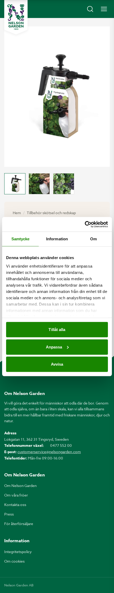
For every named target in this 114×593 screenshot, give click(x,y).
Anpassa (54, 346)
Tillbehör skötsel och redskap (51, 212)
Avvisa (57, 364)
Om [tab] (93, 239)
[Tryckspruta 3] (63, 183)
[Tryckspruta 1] (14, 183)
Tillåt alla (57, 329)
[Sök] (90, 9)
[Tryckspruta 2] (39, 183)
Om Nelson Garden (20, 485)
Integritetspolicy (18, 551)
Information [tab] (57, 239)
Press (9, 514)
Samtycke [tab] (20, 239)
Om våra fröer (16, 495)
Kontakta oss (15, 504)
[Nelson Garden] (16, 17)
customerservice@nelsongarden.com (49, 451)
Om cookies (14, 561)
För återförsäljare (18, 523)
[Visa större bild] (57, 96)
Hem (17, 212)
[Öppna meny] (104, 9)
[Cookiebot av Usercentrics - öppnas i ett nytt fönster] (85, 224)
